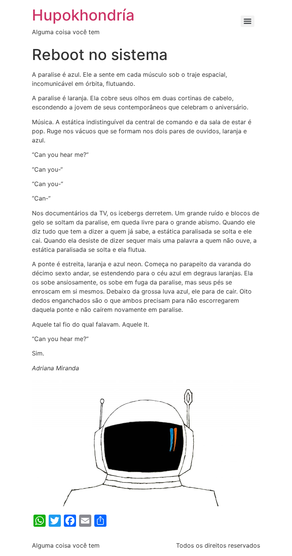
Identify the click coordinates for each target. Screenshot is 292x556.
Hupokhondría (83, 15)
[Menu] (247, 21)
